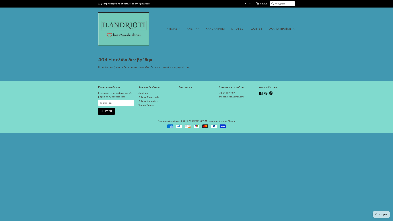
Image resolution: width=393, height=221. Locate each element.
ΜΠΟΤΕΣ (237, 29)
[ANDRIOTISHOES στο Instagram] (270, 93)
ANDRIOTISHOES (196, 121)
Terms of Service (146, 105)
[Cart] (258, 3)
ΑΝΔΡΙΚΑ (193, 29)
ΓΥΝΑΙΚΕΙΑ (173, 29)
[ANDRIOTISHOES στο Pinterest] (266, 93)
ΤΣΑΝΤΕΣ (256, 29)
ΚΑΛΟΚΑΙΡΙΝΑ (215, 29)
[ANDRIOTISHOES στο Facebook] (261, 93)
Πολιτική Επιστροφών (148, 97)
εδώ (152, 67)
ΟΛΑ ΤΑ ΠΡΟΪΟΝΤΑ (282, 29)
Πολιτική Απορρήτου (148, 101)
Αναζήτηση (143, 93)
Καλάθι (263, 3)
